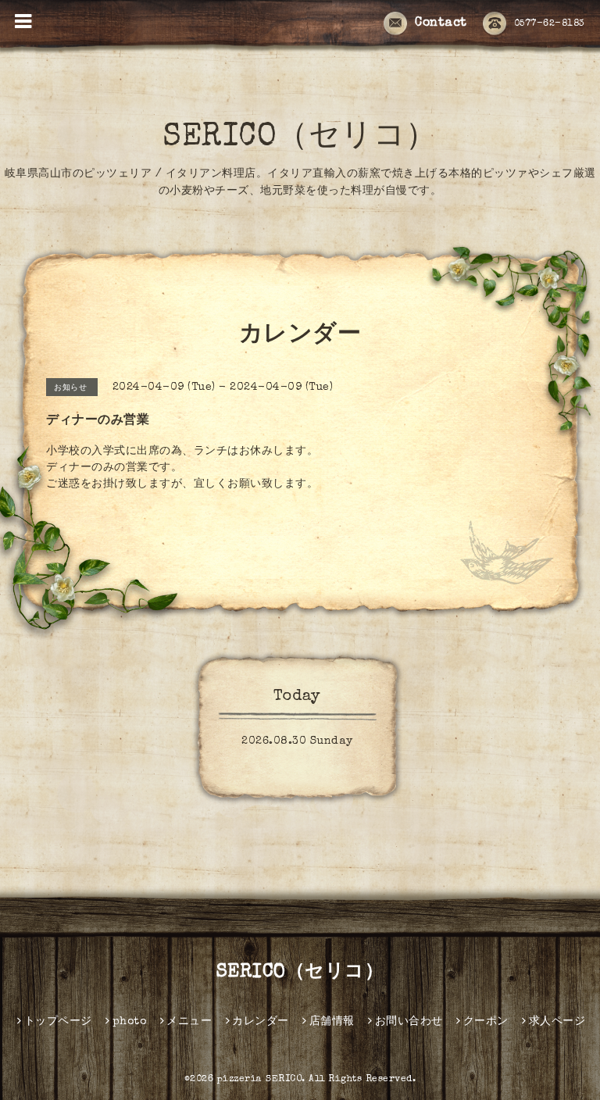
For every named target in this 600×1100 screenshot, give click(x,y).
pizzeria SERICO (259, 1079)
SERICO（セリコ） (300, 138)
